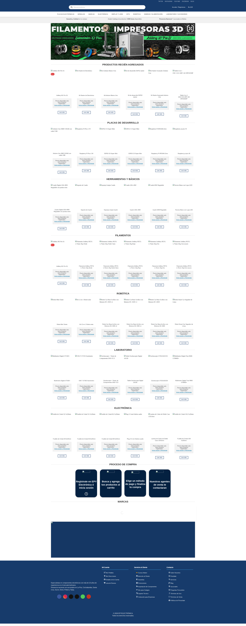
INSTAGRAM (168, 1)
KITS (128, 14)
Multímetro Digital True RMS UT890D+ (184, 381)
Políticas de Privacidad (177, 600)
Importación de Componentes (147, 586)
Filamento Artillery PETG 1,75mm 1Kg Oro (159, 267)
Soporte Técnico (143, 593)
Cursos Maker (142, 573)
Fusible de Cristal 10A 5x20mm (184, 439)
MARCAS (92, 14)
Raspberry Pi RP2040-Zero (159, 153)
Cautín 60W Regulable (159, 210)
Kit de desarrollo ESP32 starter (135, 96)
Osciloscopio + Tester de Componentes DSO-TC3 (110, 381)
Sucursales (174, 586)
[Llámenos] (83, 596)
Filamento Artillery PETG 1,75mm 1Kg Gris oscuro (184, 267)
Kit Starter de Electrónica (86, 95)
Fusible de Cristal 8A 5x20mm (111, 439)
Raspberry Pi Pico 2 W (86, 153)
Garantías (141, 579)
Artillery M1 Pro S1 (62, 95)
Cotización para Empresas (146, 597)
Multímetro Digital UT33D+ (62, 380)
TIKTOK (160, 1)
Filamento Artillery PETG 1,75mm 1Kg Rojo (135, 267)
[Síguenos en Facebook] (59, 596)
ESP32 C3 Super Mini (135, 153)
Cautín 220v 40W (135, 210)
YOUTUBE (177, 1)
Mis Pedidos (109, 573)
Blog (171, 583)
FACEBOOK (185, 1)
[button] (178, 7)
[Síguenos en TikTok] (71, 596)
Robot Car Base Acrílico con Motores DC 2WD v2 (110, 325)
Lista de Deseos (110, 583)
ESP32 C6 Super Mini (110, 153)
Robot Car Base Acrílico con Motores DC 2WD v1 (135, 325)
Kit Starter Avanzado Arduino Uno (159, 96)
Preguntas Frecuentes (177, 590)
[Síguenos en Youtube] (89, 596)
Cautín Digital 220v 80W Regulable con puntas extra (62, 210)
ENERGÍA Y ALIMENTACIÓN (153, 14)
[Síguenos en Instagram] (65, 596)
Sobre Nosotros (175, 573)
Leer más (62, 112)
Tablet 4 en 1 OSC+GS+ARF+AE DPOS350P (184, 97)
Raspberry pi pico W (184, 153)
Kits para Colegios (144, 590)
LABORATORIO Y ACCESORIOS (176, 14)
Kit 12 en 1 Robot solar (86, 324)
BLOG (192, 1)
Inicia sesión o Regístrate (62, 105)
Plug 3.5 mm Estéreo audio (135, 439)
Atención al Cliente (144, 576)
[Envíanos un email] (77, 596)
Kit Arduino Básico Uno (111, 95)
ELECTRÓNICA (103, 14)
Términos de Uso (175, 593)
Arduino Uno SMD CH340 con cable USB (62, 154)
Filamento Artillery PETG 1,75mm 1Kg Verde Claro (110, 267)
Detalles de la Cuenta (112, 579)
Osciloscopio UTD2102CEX (159, 380)
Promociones (142, 583)
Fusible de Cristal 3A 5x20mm (62, 439)
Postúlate (173, 576)
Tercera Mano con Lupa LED (184, 210)
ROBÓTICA (137, 14)
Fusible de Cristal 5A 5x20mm (86, 439)
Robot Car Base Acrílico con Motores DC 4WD (159, 325)
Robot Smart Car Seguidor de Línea (184, 325)
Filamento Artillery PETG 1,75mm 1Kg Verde (86, 267)
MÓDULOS (81, 14)
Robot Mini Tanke (62, 324)
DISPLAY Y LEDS (117, 14)
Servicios (173, 579)
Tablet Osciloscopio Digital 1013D (135, 381)
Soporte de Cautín (86, 210)
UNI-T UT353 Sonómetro (86, 380)
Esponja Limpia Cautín (111, 210)
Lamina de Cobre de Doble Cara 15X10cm (159, 439)
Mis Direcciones (110, 576)
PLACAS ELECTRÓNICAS (65, 14)
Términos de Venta (176, 597)
